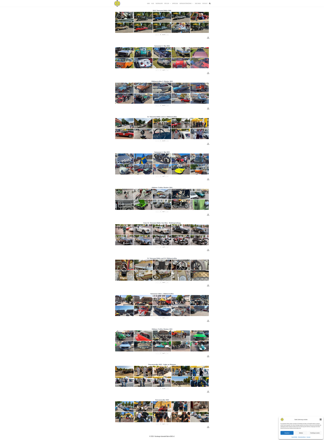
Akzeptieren (287, 433)
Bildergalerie (159, 3)
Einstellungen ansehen (315, 433)
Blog (152, 3)
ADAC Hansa (198, 3)
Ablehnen (301, 433)
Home (148, 3)
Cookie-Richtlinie (294, 437)
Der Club (166, 3)
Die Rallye (204, 3)
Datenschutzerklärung (302, 437)
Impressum (308, 437)
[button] (320, 419)
